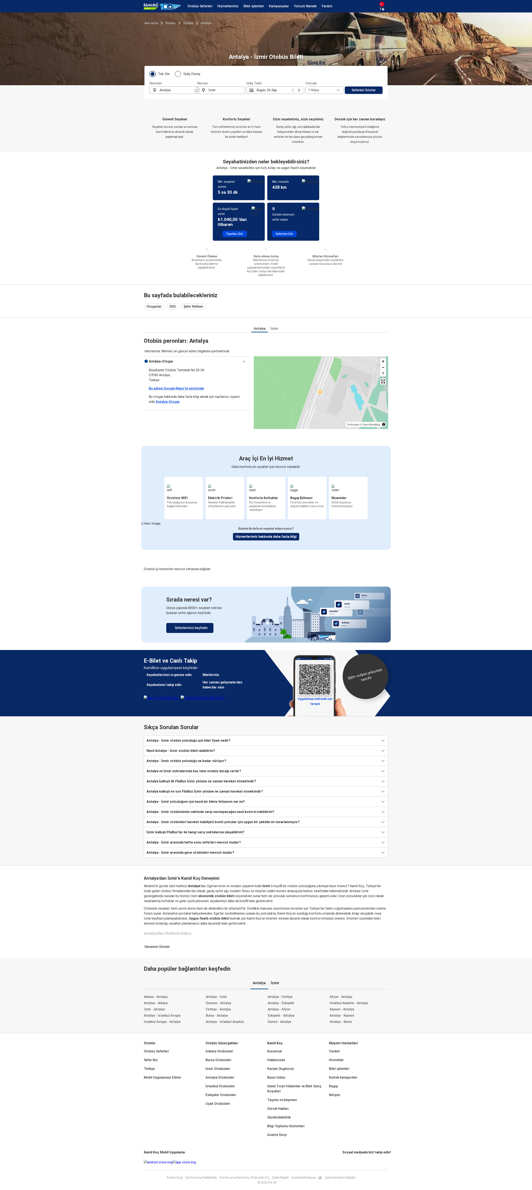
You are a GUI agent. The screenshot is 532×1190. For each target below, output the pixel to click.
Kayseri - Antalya (342, 1009)
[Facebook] (343, 1162)
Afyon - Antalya (341, 997)
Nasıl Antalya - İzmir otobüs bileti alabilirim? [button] (181, 751)
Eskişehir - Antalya (281, 1015)
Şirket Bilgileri (280, 1177)
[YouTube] (345, 1162)
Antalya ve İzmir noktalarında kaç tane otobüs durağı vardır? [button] (194, 771)
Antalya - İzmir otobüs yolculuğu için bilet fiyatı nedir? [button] (188, 740)
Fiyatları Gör (234, 234)
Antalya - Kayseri (342, 1015)
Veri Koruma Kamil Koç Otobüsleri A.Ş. (244, 1177)
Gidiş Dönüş (191, 74)
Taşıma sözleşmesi (282, 1100)
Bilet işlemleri (339, 1069)
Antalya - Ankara (155, 1003)
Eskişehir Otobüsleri (221, 1095)
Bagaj (333, 1086)
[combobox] (177, 90)
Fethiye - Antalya (218, 1009)
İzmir (274, 328)
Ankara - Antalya (155, 997)
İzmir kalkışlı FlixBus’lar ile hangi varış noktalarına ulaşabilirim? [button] (195, 832)
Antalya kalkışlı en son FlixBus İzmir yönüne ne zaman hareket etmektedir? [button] (205, 791)
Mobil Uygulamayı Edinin (162, 1077)
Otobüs (170, 23)
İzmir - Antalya (154, 1009)
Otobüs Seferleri (156, 1051)
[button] (196, 361)
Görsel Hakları (278, 1109)
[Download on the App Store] (184, 1162)
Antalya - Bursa (341, 1022)
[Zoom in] (383, 361)
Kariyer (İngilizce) (280, 1069)
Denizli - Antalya (279, 1022)
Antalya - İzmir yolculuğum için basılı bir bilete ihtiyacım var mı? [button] (196, 802)
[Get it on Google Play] (158, 1162)
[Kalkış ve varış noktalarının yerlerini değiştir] (197, 90)
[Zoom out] (383, 367)
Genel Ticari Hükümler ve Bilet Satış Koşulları (294, 1088)
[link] (266, 614)
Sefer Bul (151, 1060)
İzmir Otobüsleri (218, 1069)
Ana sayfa (151, 23)
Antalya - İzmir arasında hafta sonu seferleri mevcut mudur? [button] (194, 842)
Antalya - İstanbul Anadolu (225, 1022)
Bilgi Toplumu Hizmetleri (285, 1126)
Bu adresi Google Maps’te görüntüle (176, 388)
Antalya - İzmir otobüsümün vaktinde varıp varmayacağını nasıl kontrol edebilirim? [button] (210, 812)
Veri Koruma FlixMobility (201, 1177)
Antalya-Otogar (168, 402)
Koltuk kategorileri (343, 1077)
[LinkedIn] (346, 1162)
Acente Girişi (277, 1135)
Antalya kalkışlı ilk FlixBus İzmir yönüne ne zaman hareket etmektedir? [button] (201, 781)
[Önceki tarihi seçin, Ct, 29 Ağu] (292, 90)
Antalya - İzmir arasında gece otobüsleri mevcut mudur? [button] (190, 853)
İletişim (334, 1095)
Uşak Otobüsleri (218, 1104)
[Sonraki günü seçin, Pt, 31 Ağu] (299, 90)
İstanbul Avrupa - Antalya (162, 1022)
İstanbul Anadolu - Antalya (349, 1003)
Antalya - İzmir (216, 997)
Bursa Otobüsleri (218, 1060)
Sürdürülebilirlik (279, 1117)
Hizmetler (336, 1060)
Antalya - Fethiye (280, 997)
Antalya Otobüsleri (220, 1077)
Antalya (206, 23)
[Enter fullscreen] (383, 382)
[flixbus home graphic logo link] (162, 6)
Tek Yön (164, 74)
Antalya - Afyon (279, 1009)
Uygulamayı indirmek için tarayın (315, 700)
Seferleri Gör (284, 234)
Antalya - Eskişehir (281, 1003)
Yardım (334, 1051)
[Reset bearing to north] (383, 373)
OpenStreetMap (371, 424)
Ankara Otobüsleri (219, 1051)
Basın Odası (276, 1077)
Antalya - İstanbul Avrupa (162, 1015)
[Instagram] (344, 1162)
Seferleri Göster (364, 90)
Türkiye (188, 23)
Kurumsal (274, 1051)
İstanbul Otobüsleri (220, 1086)
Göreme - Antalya (218, 1003)
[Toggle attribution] (383, 424)
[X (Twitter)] (348, 1162)
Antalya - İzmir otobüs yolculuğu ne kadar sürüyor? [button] (186, 761)
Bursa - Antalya (217, 1015)
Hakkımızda (276, 1060)
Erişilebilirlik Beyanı (304, 1177)
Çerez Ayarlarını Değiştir (340, 1177)
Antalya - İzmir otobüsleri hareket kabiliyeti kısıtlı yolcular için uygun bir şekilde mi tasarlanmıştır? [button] (223, 822)
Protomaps (353, 424)
